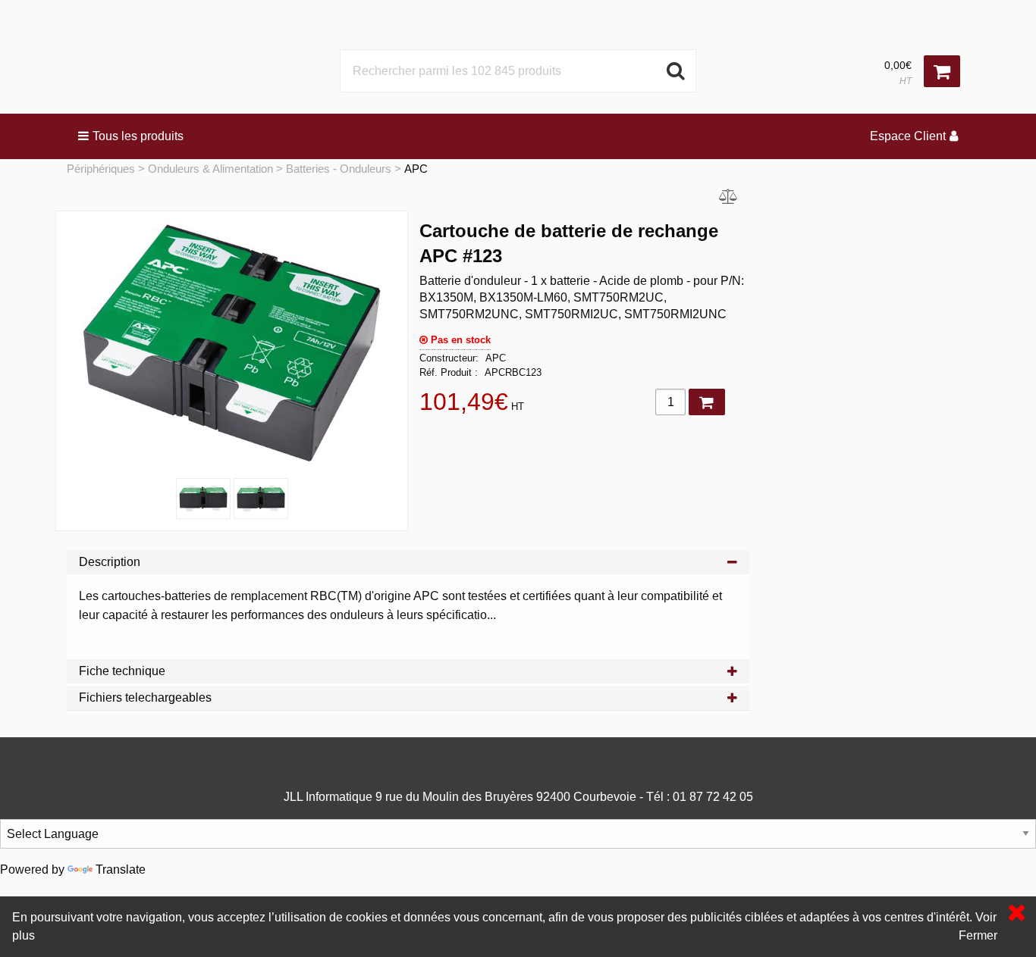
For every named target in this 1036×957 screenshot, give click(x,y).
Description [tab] (109, 561)
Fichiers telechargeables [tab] (145, 697)
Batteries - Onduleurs (338, 168)
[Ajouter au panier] (707, 402)
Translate (121, 869)
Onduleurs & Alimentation (210, 168)
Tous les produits (138, 136)
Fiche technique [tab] (122, 671)
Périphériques (101, 168)
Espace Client (908, 136)
